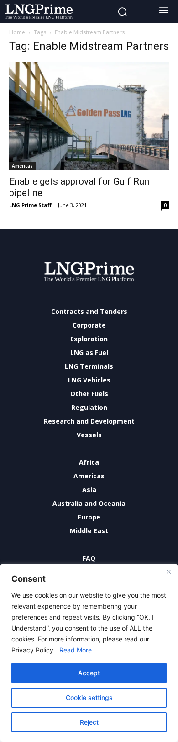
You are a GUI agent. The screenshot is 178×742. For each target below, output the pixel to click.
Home (17, 32)
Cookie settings (89, 697)
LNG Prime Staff (30, 204)
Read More (75, 650)
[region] (89, 653)
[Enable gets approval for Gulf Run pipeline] (89, 116)
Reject (89, 722)
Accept (89, 673)
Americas (22, 166)
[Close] (168, 571)
